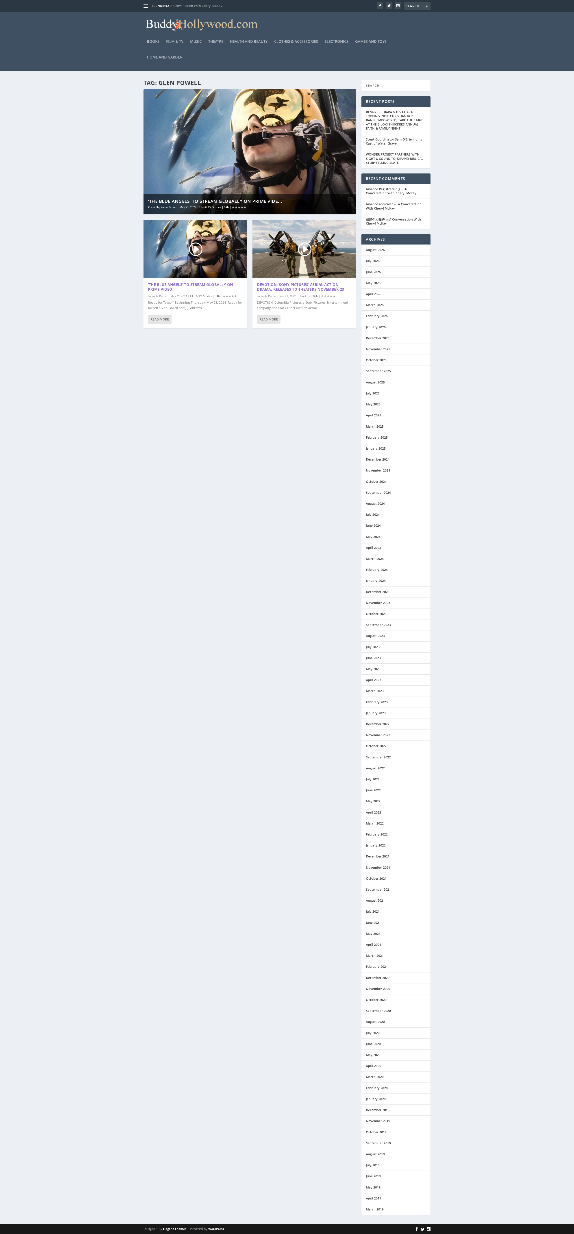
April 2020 (373, 1066)
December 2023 (377, 592)
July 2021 (373, 911)
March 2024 (375, 558)
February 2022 (377, 834)
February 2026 (377, 316)
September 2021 (378, 889)
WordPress (216, 1229)
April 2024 (373, 548)
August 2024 (375, 503)
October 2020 (376, 1000)
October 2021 (376, 878)
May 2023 (373, 669)
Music (196, 42)
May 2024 (373, 537)
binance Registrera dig (383, 189)
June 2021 (373, 922)
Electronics (336, 42)
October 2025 (376, 360)
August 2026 (375, 250)
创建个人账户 (375, 219)
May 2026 (373, 283)
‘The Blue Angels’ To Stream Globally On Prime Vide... (215, 201)
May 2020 (373, 1055)
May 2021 (373, 933)
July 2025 (373, 393)
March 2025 (375, 426)
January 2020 (376, 1099)
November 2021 (378, 867)
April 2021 (373, 944)
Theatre (215, 42)
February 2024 (377, 569)
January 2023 (376, 713)
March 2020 (375, 1077)
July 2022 (373, 779)
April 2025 (373, 415)
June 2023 (373, 658)
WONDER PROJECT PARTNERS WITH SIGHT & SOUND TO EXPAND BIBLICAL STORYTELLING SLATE (394, 158)
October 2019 (376, 1132)
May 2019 (373, 1187)
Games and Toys (371, 42)
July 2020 (373, 1033)
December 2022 (377, 724)
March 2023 (375, 691)
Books (153, 42)
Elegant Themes (174, 1229)
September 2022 (378, 757)
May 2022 (373, 801)
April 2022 (373, 812)
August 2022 (375, 768)
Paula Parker (169, 207)
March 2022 (375, 823)
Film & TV (174, 42)
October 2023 (376, 614)
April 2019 (373, 1198)
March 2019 (375, 1209)
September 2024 (378, 492)
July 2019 (373, 1165)
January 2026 (376, 327)
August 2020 (375, 1022)
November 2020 (378, 989)
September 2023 (378, 625)
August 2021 (375, 900)
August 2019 (375, 1154)
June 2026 (373, 272)
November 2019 (378, 1121)
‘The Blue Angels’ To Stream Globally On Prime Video (190, 287)
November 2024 (378, 470)
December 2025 (377, 338)
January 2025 (376, 448)
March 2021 (375, 955)
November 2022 (378, 735)
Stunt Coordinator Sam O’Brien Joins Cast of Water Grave (394, 141)
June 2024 (373, 525)
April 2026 (373, 294)
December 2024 (377, 459)
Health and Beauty (248, 42)
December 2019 (377, 1110)
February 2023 (377, 702)
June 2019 (373, 1176)
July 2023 (373, 647)
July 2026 (373, 261)
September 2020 (378, 1011)
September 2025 (378, 371)
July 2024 (373, 514)
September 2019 (378, 1143)
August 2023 (375, 636)
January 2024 (376, 580)
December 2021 (377, 856)
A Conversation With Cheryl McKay (196, 6)
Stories (216, 207)
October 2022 (376, 746)
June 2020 (373, 1044)
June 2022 (373, 790)
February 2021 (377, 966)
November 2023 (378, 603)
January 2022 (376, 845)
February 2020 (377, 1088)
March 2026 (375, 305)
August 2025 (375, 382)
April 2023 (373, 680)
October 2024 (376, 481)
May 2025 (373, 404)
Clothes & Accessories (296, 42)
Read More (160, 319)
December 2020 (377, 978)
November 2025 (378, 349)
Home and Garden (165, 57)
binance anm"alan (380, 204)
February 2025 (377, 437)
